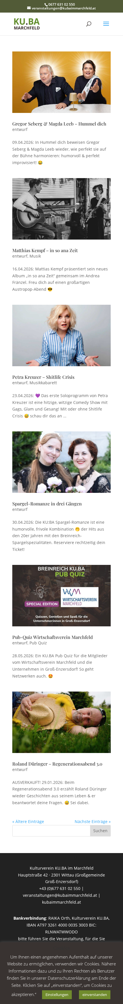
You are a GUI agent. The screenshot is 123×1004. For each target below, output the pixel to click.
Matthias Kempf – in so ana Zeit (45, 250)
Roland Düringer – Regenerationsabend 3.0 (57, 764)
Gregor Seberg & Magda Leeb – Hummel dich (59, 124)
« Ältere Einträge (28, 821)
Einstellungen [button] (56, 994)
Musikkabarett (43, 382)
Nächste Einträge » (93, 821)
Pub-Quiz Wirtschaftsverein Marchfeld (52, 637)
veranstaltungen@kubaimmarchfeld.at (60, 895)
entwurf (19, 129)
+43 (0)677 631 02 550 (59, 888)
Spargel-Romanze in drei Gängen (47, 504)
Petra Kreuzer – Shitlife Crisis (43, 377)
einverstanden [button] (94, 994)
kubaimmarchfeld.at (61, 902)
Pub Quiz (38, 643)
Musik (35, 256)
